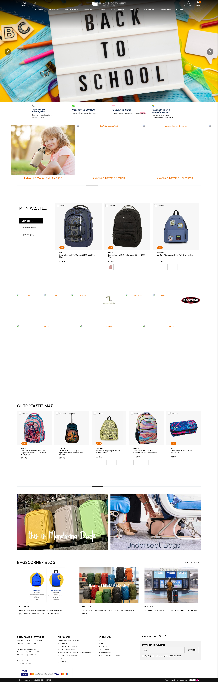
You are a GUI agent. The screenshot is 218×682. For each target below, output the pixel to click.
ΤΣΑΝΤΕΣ (101, 10)
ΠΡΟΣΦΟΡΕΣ (166, 10)
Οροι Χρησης (104, 650)
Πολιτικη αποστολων (68, 647)
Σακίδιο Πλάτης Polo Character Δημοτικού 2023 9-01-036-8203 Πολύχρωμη (33, 453)
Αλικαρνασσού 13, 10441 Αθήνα (163, 118)
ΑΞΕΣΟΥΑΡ (88, 10)
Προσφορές (28, 234)
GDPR (101, 643)
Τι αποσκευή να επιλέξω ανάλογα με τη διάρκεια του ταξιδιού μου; (170, 610)
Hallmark (137, 448)
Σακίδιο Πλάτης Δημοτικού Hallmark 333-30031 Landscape (145, 452)
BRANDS (179, 10)
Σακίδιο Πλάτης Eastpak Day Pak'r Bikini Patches (175, 255)
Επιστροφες (104, 640)
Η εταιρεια (62, 643)
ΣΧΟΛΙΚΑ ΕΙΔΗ (149, 10)
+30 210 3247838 (38, 118)
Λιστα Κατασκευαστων (68, 656)
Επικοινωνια (63, 662)
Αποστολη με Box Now (109, 656)
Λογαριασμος (105, 653)
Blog (60, 659)
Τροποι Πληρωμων (66, 650)
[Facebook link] (165, 636)
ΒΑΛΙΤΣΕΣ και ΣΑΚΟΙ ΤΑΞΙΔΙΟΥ (47, 10)
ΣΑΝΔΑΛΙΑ (134, 10)
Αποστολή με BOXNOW (83, 110)
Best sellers (27, 221)
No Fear (174, 448)
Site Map (103, 647)
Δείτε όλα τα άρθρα (193, 562)
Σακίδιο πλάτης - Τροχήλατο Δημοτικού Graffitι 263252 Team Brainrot (71, 453)
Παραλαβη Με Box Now (68, 640)
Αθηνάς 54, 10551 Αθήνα (161, 115)
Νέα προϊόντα (29, 227)
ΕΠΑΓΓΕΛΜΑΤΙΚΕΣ (117, 10)
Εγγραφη (192, 650)
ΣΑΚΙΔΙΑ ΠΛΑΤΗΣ (71, 10)
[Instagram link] (160, 636)
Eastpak (160, 253)
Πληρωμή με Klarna (121, 110)
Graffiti (62, 448)
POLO (61, 253)
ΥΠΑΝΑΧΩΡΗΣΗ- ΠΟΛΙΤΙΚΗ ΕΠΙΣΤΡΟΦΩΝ (75, 653)
